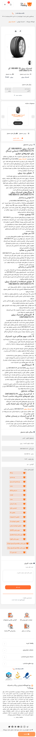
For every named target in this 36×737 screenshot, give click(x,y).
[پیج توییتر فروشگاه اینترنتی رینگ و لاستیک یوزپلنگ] (9, 726)
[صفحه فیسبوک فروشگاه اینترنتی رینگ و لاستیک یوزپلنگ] (12, 726)
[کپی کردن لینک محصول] (20, 31)
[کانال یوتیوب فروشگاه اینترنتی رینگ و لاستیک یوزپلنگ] (18, 726)
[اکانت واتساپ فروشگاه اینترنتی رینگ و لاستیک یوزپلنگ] (21, 726)
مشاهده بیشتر (19, 717)
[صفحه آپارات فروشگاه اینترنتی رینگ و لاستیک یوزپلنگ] (15, 726)
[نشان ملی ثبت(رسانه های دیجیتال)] (18, 676)
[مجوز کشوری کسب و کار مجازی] (8, 676)
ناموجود (25, 734)
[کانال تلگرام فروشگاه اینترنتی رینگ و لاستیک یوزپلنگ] (27, 726)
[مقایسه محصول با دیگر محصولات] (15, 31)
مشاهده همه (18, 95)
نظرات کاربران (16, 138)
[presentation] (33, 116)
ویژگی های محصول (11, 133)
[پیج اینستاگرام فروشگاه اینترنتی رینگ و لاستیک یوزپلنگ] (24, 726)
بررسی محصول (22, 133)
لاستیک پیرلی (28, 409)
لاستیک (23, 159)
